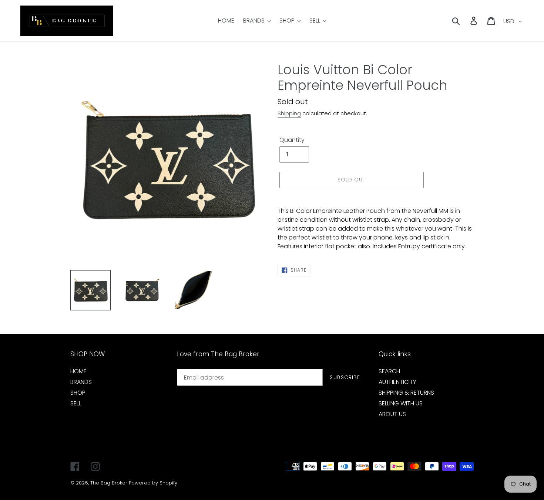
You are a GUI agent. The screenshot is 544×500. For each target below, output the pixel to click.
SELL (75, 403)
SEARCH (389, 371)
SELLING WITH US (401, 403)
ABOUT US (392, 414)
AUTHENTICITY (397, 382)
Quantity (292, 140)
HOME (78, 371)
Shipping (289, 113)
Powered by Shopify (153, 482)
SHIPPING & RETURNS (406, 392)
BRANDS (81, 382)
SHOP (77, 392)
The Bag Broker (108, 482)
